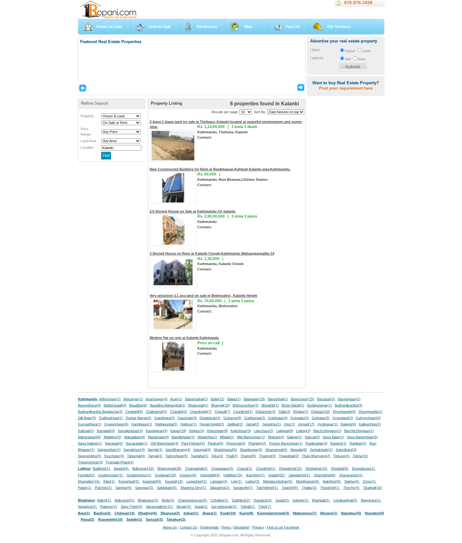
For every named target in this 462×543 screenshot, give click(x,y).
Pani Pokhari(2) (193, 443)
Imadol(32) (277, 475)
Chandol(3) (178, 411)
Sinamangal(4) (276, 450)
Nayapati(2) (114, 443)
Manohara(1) (371, 500)
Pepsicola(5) (235, 443)
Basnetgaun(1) (349, 399)
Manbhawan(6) (308, 481)
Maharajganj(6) (89, 437)
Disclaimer (242, 527)
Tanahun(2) (176, 519)
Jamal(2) (252, 424)
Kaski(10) (228, 513)
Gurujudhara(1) (90, 424)
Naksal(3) (312, 437)
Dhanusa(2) (171, 513)
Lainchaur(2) (263, 431)
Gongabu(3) (299, 418)
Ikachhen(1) (256, 475)
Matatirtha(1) (207, 437)
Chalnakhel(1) (156, 411)
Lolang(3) (303, 431)
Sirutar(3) (184, 506)
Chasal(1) (245, 468)
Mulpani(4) (276, 437)
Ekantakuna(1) (364, 468)
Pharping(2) (257, 443)
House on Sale (109, 27)
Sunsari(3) (155, 519)
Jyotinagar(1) (327, 424)
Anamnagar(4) (157, 399)
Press (227, 527)
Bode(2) (168, 500)
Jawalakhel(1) (300, 475)
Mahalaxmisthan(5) (278, 481)
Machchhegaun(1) (327, 431)
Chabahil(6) (134, 411)
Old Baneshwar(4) (165, 443)
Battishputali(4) (115, 405)
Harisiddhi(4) (210, 475)
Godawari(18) (166, 475)
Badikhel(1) (102, 468)
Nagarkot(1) (87, 506)
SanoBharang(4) (177, 450)
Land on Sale (159, 27)
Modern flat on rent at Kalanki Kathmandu (184, 338)
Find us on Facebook (283, 527)
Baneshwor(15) (302, 399)
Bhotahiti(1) (270, 405)
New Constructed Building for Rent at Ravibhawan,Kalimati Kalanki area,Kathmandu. (220, 169)
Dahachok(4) (266, 411)
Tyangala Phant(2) (120, 462)
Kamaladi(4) (106, 431)
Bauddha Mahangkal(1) (167, 405)
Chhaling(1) (220, 500)
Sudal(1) (201, 506)
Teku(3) (217, 456)
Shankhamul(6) (225, 450)
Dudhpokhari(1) (111, 418)
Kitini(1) (109, 481)
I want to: (317, 58)
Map (248, 27)
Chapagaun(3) (222, 468)
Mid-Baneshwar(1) (251, 437)
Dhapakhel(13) (291, 468)
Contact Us (188, 527)
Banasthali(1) (278, 399)
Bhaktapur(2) (148, 500)
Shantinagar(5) (251, 450)
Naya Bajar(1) (333, 437)
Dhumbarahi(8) (344, 411)
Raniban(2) (357, 443)
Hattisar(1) (188, 424)
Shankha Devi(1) (193, 488)
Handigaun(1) (141, 424)
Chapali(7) (222, 411)
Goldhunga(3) (254, 418)
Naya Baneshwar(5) (362, 437)
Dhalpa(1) (300, 411)
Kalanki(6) (348, 424)
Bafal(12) (217, 399)
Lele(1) (237, 481)
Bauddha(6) (138, 405)
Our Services (339, 27)
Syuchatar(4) (114, 456)
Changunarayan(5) (193, 500)
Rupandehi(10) (111, 519)
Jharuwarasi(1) (351, 475)
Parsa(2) (88, 519)
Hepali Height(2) (212, 424)
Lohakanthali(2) (345, 500)
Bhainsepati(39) (169, 468)
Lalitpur (84, 468)
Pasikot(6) (215, 443)
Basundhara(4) (89, 405)
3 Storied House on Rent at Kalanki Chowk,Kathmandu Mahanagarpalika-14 (212, 253)
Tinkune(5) (341, 456)
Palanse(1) (109, 506)
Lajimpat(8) (284, 431)
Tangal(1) (155, 456)
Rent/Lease (207, 27)
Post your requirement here (345, 88)
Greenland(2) (343, 418)
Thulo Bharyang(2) (316, 456)
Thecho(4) (351, 488)
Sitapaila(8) (298, 450)
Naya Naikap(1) (90, 443)
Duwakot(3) (263, 500)
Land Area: (88, 141)
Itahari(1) (191, 513)
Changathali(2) (196, 468)
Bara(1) (84, 513)
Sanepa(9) (123, 488)
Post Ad (293, 27)
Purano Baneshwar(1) (286, 443)
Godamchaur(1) (111, 475)
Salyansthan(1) (109, 450)
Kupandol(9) (152, 481)
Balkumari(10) (143, 468)
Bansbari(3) (326, 399)
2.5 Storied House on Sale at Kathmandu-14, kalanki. (193, 211)
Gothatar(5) (321, 418)
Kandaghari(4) (157, 431)
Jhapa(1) (209, 513)
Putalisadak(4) (316, 443)
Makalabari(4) (134, 437)
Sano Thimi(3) (132, 506)
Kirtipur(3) (196, 431)
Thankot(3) (267, 456)
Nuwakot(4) (374, 513)
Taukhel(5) (290, 488)
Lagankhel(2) (196, 481)
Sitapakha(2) (220, 488)
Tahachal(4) (136, 456)
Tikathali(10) (372, 488)
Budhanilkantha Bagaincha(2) (100, 411)
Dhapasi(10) (320, 411)
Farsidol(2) (87, 475)
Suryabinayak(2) (224, 506)
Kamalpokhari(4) (130, 431)
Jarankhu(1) (271, 424)
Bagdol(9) (121, 468)
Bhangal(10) (220, 405)
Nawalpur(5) (351, 513)
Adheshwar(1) (110, 399)
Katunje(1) (301, 500)
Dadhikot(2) (241, 500)
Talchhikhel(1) (267, 488)
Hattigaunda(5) (166, 424)
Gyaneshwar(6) (116, 424)
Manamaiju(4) (158, 437)
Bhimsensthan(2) (246, 405)
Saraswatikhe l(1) (159, 506)
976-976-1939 (358, 2)
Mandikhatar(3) (183, 437)
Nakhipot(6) (332, 481)
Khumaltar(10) (89, 481)
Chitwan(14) (124, 513)
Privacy (258, 527)
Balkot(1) (104, 500)
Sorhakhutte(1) (321, 450)
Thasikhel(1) (330, 488)
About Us (170, 527)
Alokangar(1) (133, 399)
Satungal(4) (202, 450)
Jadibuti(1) (235, 424)
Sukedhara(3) (346, 450)
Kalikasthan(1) (370, 424)
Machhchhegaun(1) (359, 431)
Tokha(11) (360, 456)
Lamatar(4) (219, 481)
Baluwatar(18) (254, 399)
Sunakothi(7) (243, 488)
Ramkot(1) (338, 443)
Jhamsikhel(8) (325, 475)
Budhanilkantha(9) (348, 405)
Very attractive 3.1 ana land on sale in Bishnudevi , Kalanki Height (203, 295)
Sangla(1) (155, 450)
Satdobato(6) (167, 488)
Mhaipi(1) (227, 437)
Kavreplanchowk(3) (273, 513)
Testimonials (209, 527)
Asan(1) (176, 399)
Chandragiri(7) (201, 411)
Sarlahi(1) (134, 519)
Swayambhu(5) (89, 456)
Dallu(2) (284, 411)
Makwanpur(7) (305, 513)
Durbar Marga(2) (138, 418)
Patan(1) (85, 488)
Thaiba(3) (309, 488)
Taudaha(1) (199, 456)
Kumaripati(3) (129, 481)
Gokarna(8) (232, 418)
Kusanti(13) (174, 481)
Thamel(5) (248, 456)
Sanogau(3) (144, 488)
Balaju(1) (234, 399)
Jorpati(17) (306, 424)
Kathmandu (87, 399)
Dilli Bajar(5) (87, 418)
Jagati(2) (282, 500)
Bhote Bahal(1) (293, 405)
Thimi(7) (265, 506)
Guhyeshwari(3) (368, 418)
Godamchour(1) (139, 475)
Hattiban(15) (233, 475)
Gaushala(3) (187, 418)
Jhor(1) (289, 424)
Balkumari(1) (125, 500)
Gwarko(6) (188, 475)
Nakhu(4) (352, 481)
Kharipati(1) (321, 500)
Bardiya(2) (103, 513)
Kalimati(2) (86, 431)
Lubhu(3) (252, 481)
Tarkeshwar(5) (176, 456)
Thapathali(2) (289, 456)
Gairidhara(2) (164, 418)
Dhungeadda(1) (370, 411)
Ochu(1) (370, 481)
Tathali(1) (248, 506)
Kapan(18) (178, 431)
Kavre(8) (246, 513)
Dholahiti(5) (340, 468)
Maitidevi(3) (112, 437)
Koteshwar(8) (217, 431)
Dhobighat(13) (316, 468)
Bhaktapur (86, 500)
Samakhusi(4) (134, 450)
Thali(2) (232, 456)
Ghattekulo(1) (210, 418)
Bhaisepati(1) (198, 405)
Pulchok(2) (104, 488)
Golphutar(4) (278, 418)
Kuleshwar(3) (241, 431)
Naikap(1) (294, 437)
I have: (315, 50)
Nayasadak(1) (137, 443)
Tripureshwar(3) (90, 462)
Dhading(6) (148, 513)
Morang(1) (329, 513)
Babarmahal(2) (196, 399)
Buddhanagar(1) (319, 405)
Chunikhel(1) (243, 411)
